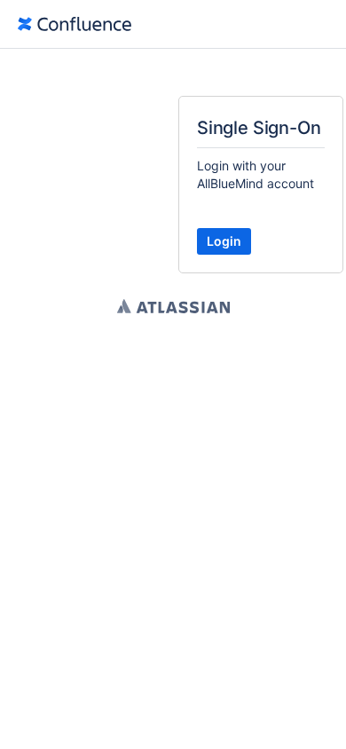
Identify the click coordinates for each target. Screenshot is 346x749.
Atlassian (173, 306)
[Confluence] (74, 24)
